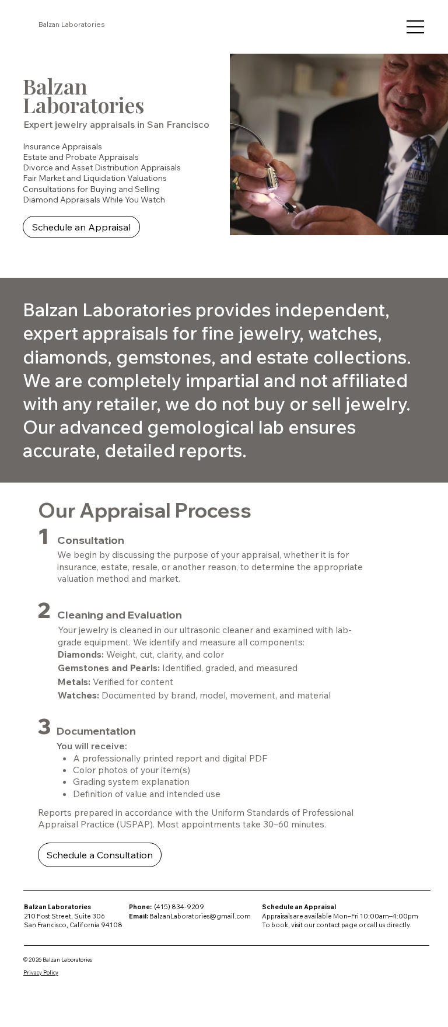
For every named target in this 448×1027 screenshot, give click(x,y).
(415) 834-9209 (179, 907)
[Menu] (415, 26)
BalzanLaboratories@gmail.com (200, 916)
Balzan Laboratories (71, 24)
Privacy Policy (40, 972)
